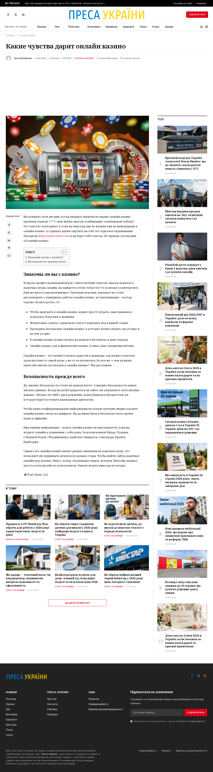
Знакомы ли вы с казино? (45, 257)
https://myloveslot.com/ (53, 236)
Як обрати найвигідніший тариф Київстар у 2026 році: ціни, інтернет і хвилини (123, 578)
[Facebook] (9, 225)
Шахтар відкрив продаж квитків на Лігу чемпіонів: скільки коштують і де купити (66, 3)
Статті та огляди (64, 539)
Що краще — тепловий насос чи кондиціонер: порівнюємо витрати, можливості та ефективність (28, 580)
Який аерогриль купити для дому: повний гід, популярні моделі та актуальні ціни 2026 (76, 578)
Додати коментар (77, 602)
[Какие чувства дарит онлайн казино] (77, 162)
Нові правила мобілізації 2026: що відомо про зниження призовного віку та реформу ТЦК (184, 534)
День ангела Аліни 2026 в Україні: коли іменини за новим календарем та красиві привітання (183, 641)
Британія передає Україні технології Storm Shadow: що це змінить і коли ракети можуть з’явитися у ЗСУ (185, 163)
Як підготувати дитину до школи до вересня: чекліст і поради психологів (124, 527)
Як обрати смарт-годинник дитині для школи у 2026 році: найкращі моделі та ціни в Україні (76, 529)
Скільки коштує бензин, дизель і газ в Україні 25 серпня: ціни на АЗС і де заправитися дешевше (182, 427)
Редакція (201, 3)
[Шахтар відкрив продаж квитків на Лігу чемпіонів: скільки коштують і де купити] (182, 193)
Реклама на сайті (182, 3)
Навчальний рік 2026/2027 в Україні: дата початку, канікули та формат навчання (185, 320)
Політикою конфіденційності (190, 721)
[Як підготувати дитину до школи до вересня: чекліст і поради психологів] (126, 507)
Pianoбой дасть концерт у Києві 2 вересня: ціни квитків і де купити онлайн (186, 268)
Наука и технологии (17, 539)
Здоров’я (128, 26)
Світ (57, 26)
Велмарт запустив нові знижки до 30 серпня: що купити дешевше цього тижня (183, 587)
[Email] (9, 255)
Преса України (49, 754)
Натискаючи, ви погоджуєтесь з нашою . (169, 721)
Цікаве (169, 26)
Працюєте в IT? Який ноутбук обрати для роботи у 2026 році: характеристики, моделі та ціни (27, 529)
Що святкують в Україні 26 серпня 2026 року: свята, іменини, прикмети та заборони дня (184, 480)
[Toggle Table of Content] (62, 252)
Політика (73, 26)
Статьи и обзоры (84, 58)
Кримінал (111, 26)
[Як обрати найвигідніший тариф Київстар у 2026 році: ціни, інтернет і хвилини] (126, 557)
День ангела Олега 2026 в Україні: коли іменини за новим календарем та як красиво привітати (183, 373)
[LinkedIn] (9, 240)
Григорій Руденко (23, 58)
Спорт (156, 26)
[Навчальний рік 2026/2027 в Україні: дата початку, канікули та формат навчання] (182, 296)
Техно (143, 26)
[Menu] (206, 27)
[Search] (202, 27)
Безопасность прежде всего (47, 261)
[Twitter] (9, 232)
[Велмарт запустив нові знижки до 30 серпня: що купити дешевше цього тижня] (182, 564)
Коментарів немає (109, 58)
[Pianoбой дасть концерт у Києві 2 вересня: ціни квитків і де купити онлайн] (182, 246)
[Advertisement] (106, 86)
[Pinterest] (9, 248)
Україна (41, 26)
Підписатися (197, 14)
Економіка (94, 26)
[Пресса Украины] (106, 15)
